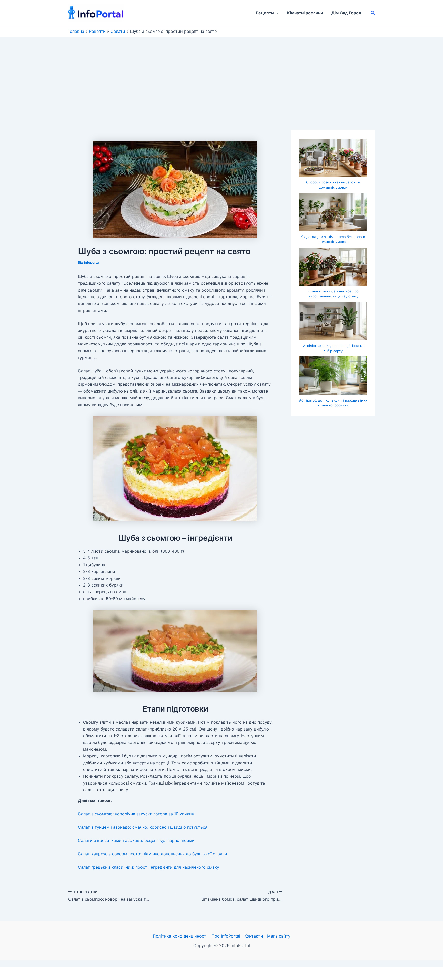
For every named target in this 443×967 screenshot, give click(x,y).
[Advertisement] (221, 75)
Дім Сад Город (346, 12)
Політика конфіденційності (180, 936)
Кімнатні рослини (305, 12)
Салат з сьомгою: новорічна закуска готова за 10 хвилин (136, 813)
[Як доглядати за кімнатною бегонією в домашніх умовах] (333, 212)
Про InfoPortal (226, 936)
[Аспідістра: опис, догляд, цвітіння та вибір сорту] (333, 321)
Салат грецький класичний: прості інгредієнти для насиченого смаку (148, 867)
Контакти (253, 936)
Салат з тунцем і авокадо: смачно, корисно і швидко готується (142, 827)
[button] (276, 13)
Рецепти (265, 12)
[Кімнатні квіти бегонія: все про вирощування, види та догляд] (333, 267)
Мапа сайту (278, 936)
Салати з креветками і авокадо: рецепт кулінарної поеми (136, 840)
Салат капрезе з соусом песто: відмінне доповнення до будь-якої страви (152, 853)
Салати (117, 31)
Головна (76, 31)
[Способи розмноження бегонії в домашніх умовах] (333, 158)
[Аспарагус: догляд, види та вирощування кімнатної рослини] (333, 375)
